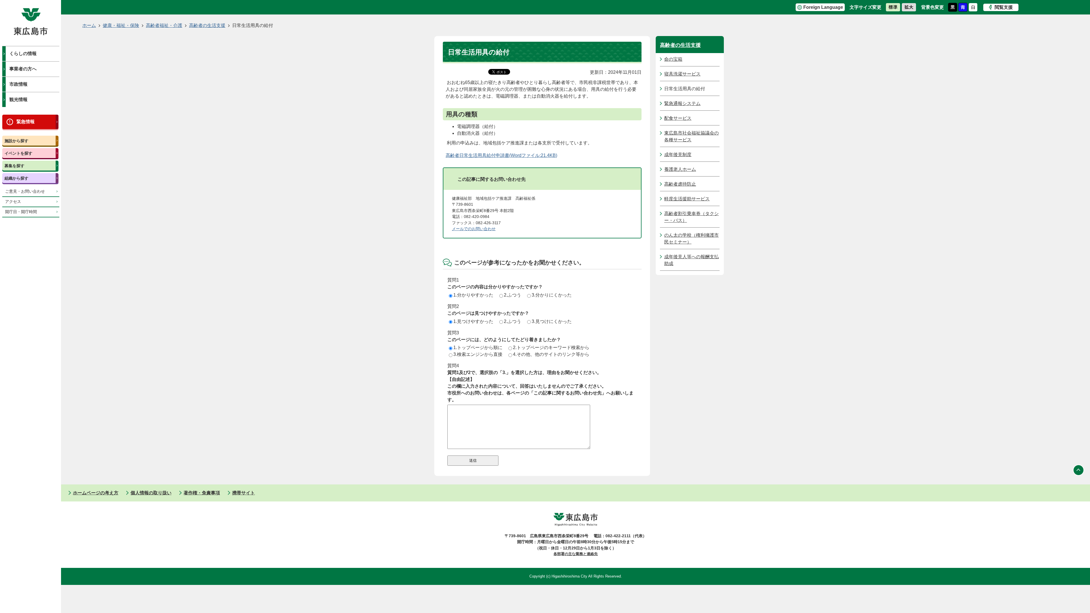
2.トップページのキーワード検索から (551, 347)
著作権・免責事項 (202, 492)
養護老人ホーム (680, 169)
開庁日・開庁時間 (21, 212)
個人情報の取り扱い (151, 492)
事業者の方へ (23, 68)
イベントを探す (18, 153)
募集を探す (14, 165)
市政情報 (18, 84)
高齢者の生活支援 (207, 25)
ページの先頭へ (1078, 470)
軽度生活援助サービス (687, 198)
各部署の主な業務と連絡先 (576, 554)
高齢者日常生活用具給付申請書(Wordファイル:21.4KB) (501, 155)
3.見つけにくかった (552, 321)
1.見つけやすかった (473, 321)
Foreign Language (823, 7)
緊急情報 (25, 121)
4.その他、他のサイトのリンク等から (551, 354)
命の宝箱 (673, 59)
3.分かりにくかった (552, 295)
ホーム (89, 25)
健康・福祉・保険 (121, 25)
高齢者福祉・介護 (164, 25)
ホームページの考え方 (95, 492)
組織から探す (16, 178)
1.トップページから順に (477, 347)
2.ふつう (512, 295)
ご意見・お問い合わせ (25, 191)
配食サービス (677, 118)
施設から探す (16, 140)
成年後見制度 (677, 154)
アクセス (13, 202)
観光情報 (18, 99)
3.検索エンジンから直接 (477, 354)
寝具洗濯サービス (682, 74)
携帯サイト (243, 492)
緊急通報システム (682, 103)
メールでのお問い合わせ (474, 228)
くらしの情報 (23, 53)
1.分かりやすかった (473, 295)
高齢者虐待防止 (680, 184)
